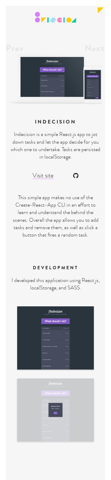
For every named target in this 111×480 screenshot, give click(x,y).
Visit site (43, 175)
